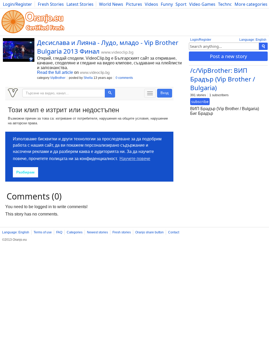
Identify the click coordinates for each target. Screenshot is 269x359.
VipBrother (57, 78)
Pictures (134, 4)
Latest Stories (80, 4)
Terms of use (43, 232)
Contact (173, 232)
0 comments (124, 78)
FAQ (59, 232)
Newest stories (97, 232)
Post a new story (228, 56)
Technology (229, 4)
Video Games (202, 4)
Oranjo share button (149, 232)
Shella (88, 78)
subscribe (200, 101)
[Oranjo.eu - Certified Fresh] (32, 33)
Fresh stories (121, 232)
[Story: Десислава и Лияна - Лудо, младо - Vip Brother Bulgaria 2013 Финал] (18, 50)
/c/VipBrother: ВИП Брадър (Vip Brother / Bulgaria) (222, 79)
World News (111, 4)
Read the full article (55, 72)
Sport (181, 4)
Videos (151, 4)
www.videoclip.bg (117, 52)
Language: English (252, 40)
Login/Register (17, 4)
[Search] (263, 46)
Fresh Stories (51, 4)
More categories (251, 4)
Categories (74, 232)
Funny (167, 4)
